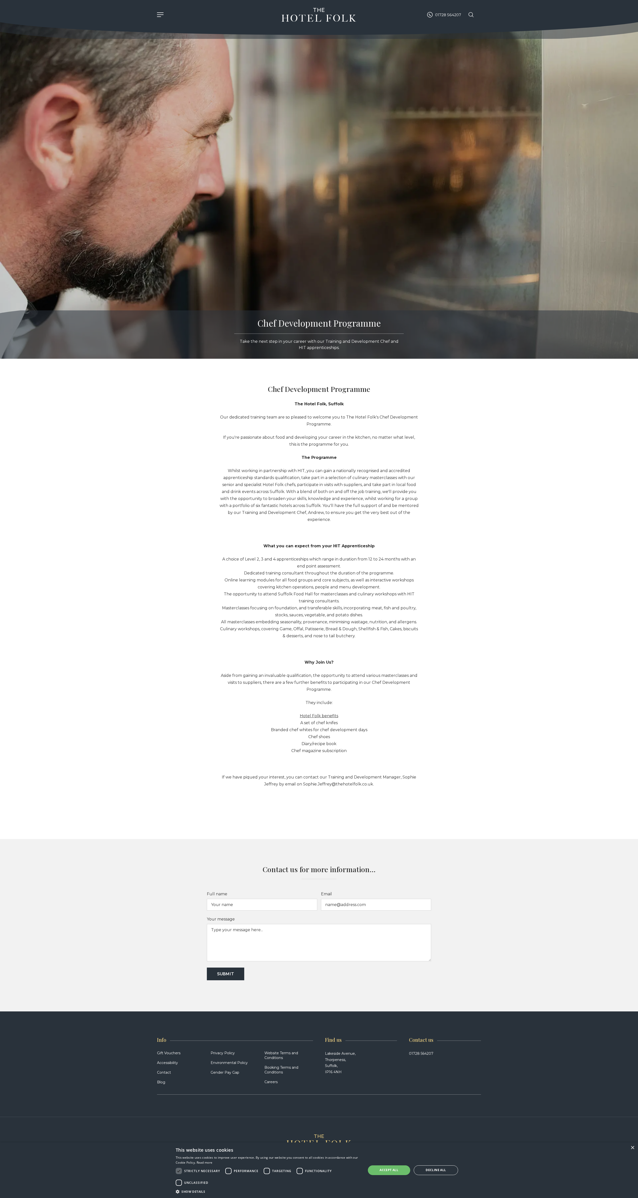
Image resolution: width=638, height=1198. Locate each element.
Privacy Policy (223, 1053)
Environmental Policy (229, 1062)
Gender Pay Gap (225, 1072)
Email (326, 894)
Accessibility (167, 1062)
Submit (225, 974)
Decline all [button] (436, 1170)
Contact (164, 1072)
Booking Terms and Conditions (281, 1069)
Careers (271, 1082)
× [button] (632, 1148)
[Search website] (471, 14)
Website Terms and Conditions (281, 1055)
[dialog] (319, 1170)
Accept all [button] (389, 1170)
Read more (205, 1162)
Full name (217, 894)
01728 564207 (421, 1053)
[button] (268, 1191)
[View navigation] (160, 14)
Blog (161, 1082)
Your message (221, 919)
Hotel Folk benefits (319, 715)
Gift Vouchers (168, 1053)
